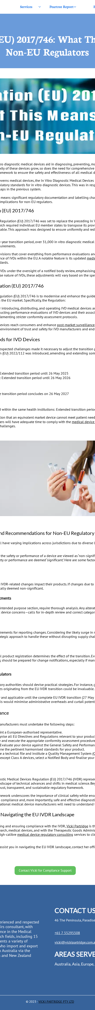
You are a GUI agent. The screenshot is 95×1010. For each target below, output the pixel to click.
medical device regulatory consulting (45, 834)
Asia (76, 964)
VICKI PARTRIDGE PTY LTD (56, 1002)
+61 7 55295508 (67, 933)
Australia (62, 964)
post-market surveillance (76, 325)
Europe (87, 964)
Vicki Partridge (77, 826)
